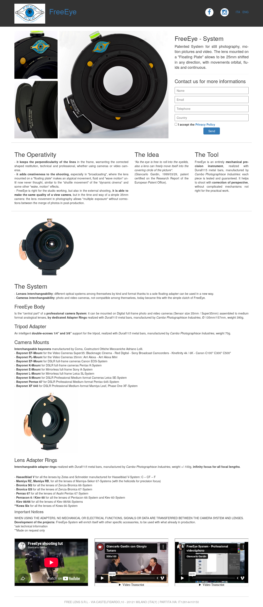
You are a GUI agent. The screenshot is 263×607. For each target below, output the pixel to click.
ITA (238, 12)
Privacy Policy (205, 124)
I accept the (196, 124)
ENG (245, 12)
